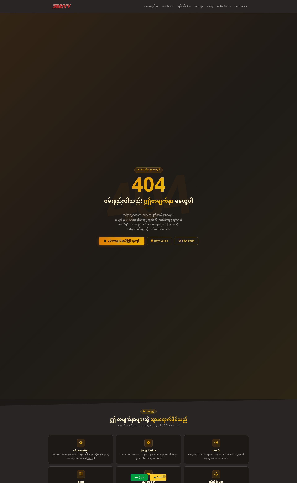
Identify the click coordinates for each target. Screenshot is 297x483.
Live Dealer (168, 6)
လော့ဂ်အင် (158, 477)
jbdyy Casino (224, 6)
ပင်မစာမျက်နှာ (151, 6)
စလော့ (210, 6)
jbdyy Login (241, 6)
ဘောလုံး (199, 6)
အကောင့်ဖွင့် (139, 477)
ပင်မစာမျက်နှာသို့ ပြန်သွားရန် (124, 241)
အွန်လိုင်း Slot (184, 6)
